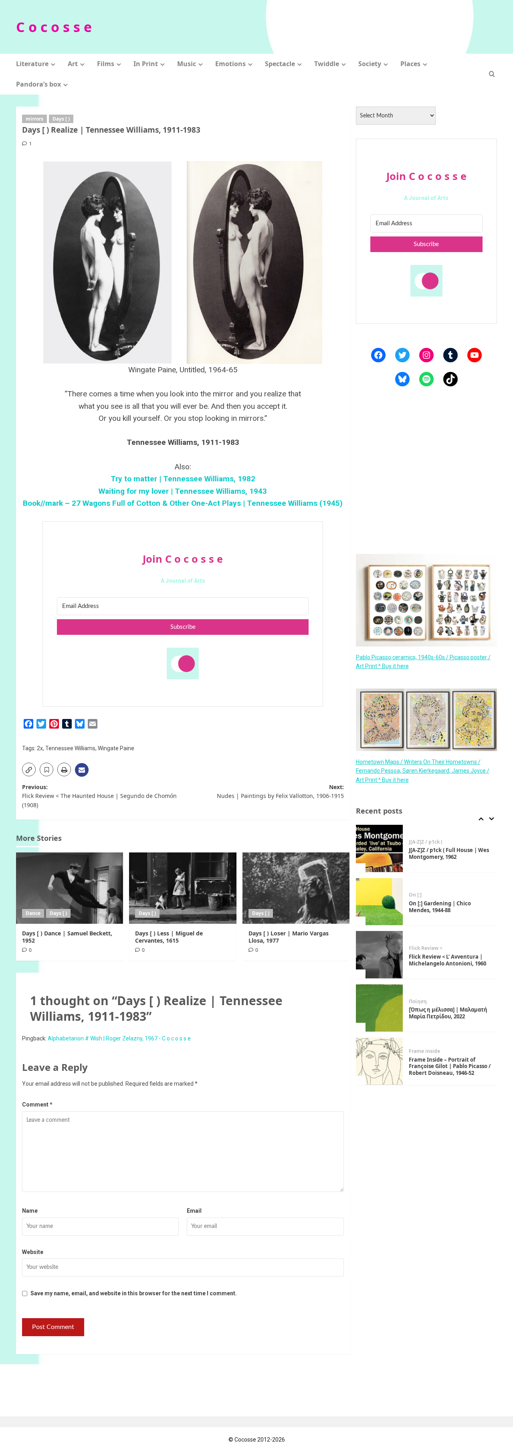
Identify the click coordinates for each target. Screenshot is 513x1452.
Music (186, 63)
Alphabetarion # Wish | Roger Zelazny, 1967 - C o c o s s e (119, 1038)
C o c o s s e (54, 27)
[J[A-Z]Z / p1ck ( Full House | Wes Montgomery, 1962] (379, 848)
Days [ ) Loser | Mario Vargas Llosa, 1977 (288, 936)
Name (30, 1211)
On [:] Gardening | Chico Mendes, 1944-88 (440, 906)
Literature (32, 63)
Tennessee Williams (70, 748)
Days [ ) (61, 118)
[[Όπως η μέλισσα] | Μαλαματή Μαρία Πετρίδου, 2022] (379, 1008)
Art (73, 63)
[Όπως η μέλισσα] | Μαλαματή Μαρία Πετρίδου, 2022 (448, 1013)
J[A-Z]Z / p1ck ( (425, 841)
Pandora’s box (38, 84)
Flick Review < (425, 948)
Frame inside (424, 1051)
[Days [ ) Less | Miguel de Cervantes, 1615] (182, 888)
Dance (33, 913)
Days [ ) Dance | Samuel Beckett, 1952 (67, 936)
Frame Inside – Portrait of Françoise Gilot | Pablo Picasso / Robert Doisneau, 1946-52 (450, 1066)
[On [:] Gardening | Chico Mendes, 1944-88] (379, 901)
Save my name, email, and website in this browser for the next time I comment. (133, 1293)
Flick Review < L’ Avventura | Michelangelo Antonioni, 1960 (447, 960)
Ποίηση (418, 1001)
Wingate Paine (116, 748)
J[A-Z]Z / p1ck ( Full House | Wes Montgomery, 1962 (449, 853)
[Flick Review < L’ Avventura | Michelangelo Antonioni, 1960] (379, 954)
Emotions (230, 63)
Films (105, 63)
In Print (145, 63)
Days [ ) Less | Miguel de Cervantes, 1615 (169, 936)
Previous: (99, 796)
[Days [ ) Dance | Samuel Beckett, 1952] (69, 888)
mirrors (34, 118)
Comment (37, 1104)
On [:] (415, 895)
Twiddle (326, 63)
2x (40, 748)
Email (194, 1211)
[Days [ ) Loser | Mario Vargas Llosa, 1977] (295, 888)
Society (369, 63)
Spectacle (280, 63)
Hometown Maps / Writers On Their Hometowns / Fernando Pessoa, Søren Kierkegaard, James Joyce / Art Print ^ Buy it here (422, 770)
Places (410, 63)
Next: (280, 791)
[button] (492, 74)
